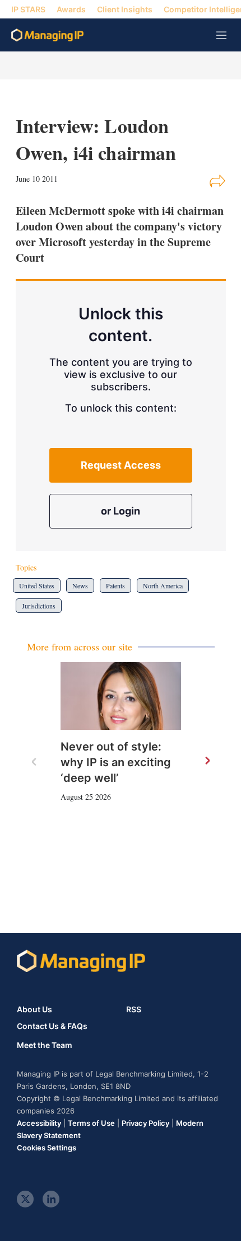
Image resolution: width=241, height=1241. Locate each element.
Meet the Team (44, 1045)
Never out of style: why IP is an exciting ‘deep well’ (116, 762)
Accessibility (39, 1123)
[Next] (207, 761)
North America (163, 585)
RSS (133, 1009)
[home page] (47, 35)
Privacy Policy (145, 1123)
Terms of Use (91, 1123)
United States (36, 585)
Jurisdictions (38, 605)
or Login (120, 511)
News (80, 585)
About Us (34, 1009)
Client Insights (124, 9)
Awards (71, 9)
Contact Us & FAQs (52, 1026)
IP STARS (28, 9)
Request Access (121, 465)
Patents (115, 585)
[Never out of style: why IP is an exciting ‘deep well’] (121, 696)
